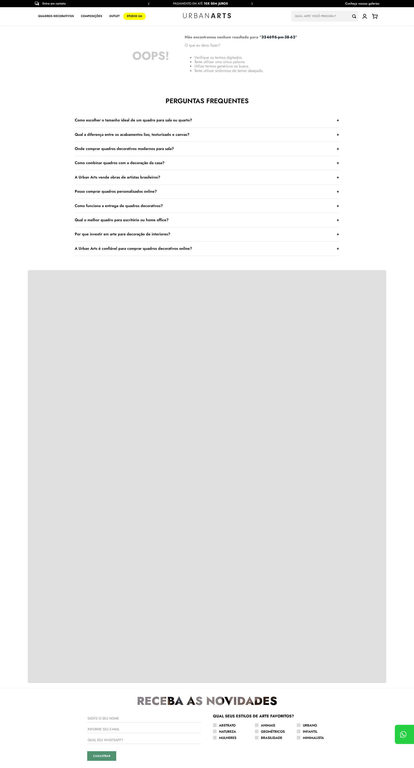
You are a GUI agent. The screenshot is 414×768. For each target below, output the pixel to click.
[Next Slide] (252, 3)
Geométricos (273, 731)
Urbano (310, 725)
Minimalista (313, 738)
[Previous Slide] (148, 3)
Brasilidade (271, 738)
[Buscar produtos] (355, 16)
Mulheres (227, 738)
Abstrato (227, 725)
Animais (268, 725)
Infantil (310, 731)
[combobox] (324, 16)
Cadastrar (101, 756)
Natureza (227, 731)
